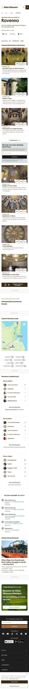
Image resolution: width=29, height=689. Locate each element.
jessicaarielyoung (10, 500)
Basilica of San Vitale (18, 509)
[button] (17, 64)
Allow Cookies (14, 681)
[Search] (23, 7)
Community (5, 665)
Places (3, 650)
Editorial (4, 655)
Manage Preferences (14, 686)
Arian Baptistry (15, 530)
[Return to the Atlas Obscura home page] (9, 7)
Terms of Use (15, 160)
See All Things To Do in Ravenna (13, 285)
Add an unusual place (11, 409)
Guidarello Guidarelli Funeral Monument (14, 516)
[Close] (27, 673)
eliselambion (9, 528)
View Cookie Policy (14, 678)
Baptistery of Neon (18, 523)
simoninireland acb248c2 (12, 522)
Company (4, 669)
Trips (3, 660)
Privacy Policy (8, 160)
